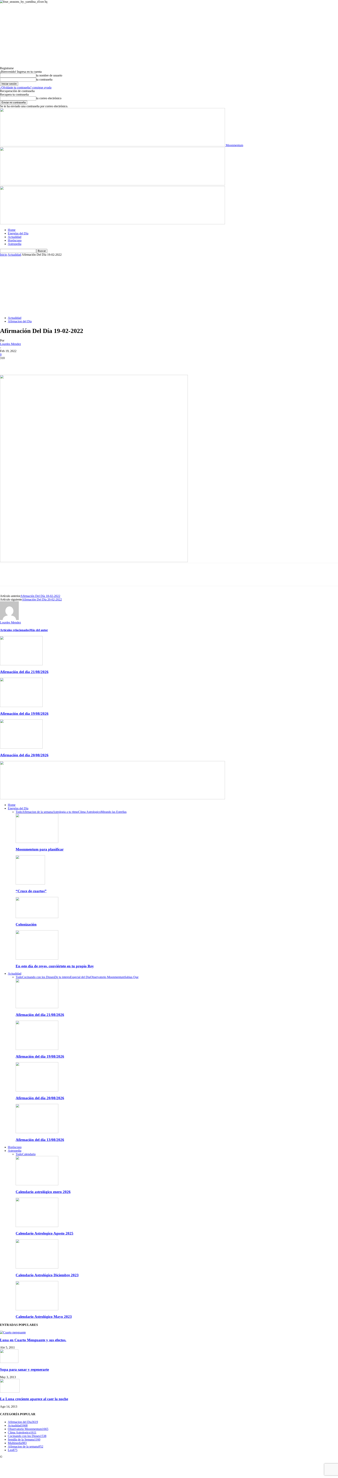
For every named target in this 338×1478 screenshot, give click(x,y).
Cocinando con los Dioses (38, 977)
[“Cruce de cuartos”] (30, 883)
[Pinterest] (34, 364)
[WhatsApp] (48, 364)
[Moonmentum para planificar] (37, 842)
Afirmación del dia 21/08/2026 (24, 672)
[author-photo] (9, 619)
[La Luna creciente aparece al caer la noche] (10, 1391)
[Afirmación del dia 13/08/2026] (37, 1132)
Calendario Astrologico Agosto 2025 (44, 1233)
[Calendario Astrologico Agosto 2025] (37, 1226)
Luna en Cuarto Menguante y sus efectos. (33, 1340)
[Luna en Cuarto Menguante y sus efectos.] (13, 1332)
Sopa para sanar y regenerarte (24, 1369)
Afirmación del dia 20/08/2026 (24, 755)
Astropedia (14, 244)
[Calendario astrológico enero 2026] (37, 1184)
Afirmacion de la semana (37, 812)
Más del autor (39, 630)
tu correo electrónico (48, 98)
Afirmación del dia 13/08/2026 (40, 1140)
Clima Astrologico (89, 812)
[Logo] (112, 184)
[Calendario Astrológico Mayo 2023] (37, 1309)
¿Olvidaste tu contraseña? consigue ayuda (25, 87)
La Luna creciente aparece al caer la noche (34, 1399)
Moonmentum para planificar (40, 849)
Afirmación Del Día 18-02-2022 (40, 596)
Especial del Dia (80, 977)
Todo (19, 812)
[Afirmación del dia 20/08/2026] (21, 747)
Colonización (26, 924)
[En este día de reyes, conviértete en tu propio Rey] (37, 958)
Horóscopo (15, 240)
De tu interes (62, 977)
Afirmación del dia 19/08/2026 (24, 713)
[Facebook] (6, 364)
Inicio (3, 254)
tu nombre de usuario (49, 75)
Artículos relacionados (15, 630)
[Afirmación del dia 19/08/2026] (21, 706)
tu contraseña (44, 79)
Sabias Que (131, 977)
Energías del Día (18, 233)
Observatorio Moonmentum (107, 977)
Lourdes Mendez (10, 344)
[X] (20, 364)
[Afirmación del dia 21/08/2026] (21, 664)
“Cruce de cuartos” (31, 891)
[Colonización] (37, 917)
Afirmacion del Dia (20, 321)
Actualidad (14, 237)
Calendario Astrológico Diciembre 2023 (47, 1275)
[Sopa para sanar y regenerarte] (9, 1362)
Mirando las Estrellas (114, 812)
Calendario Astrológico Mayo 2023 (44, 1317)
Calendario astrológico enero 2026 (43, 1192)
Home (11, 230)
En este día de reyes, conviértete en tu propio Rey (55, 966)
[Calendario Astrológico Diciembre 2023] (37, 1267)
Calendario (29, 1154)
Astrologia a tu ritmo (65, 812)
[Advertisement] (169, 285)
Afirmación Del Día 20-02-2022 (42, 599)
